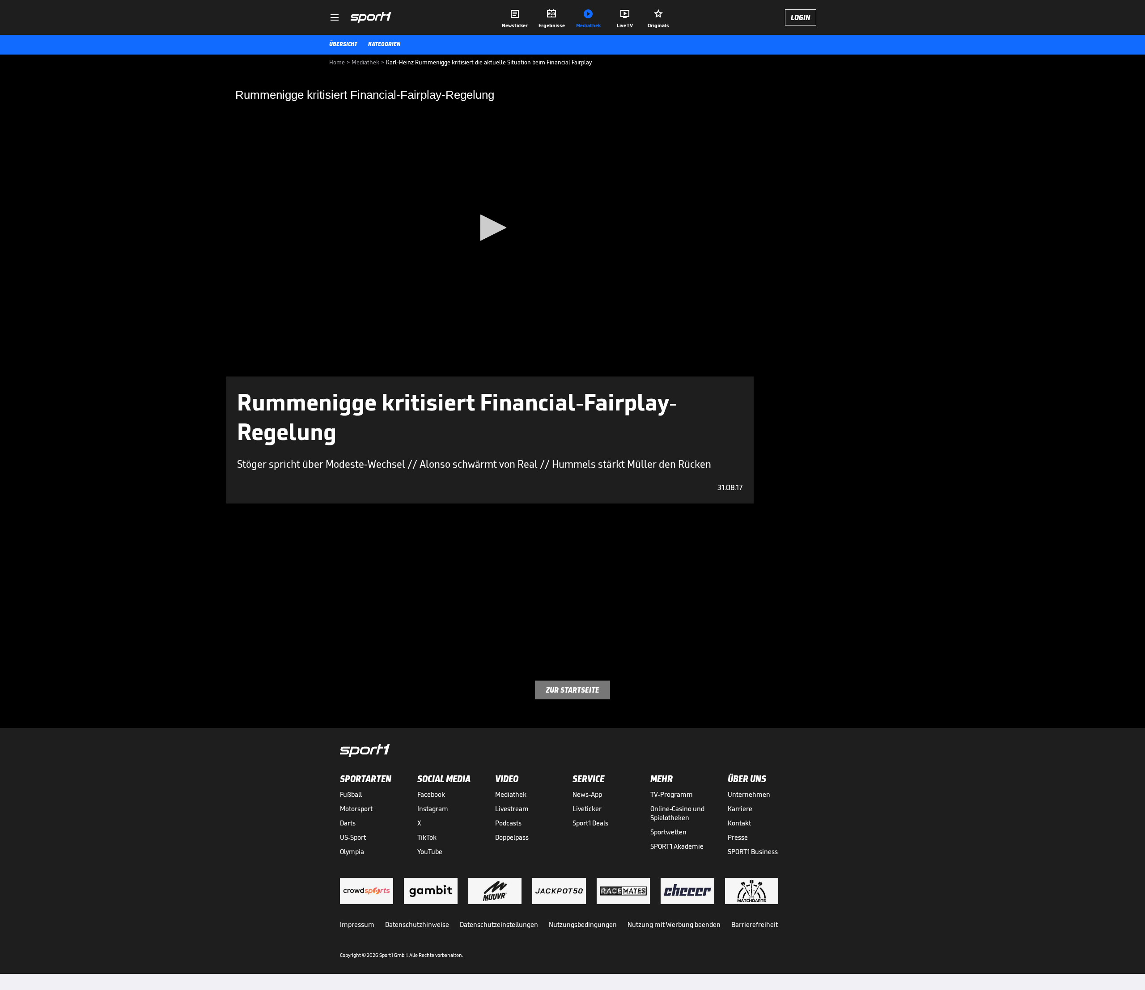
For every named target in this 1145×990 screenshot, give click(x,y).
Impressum (357, 924)
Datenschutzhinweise (417, 924)
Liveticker (587, 808)
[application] (490, 228)
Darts (348, 823)
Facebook (431, 794)
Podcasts (508, 823)
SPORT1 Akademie (677, 846)
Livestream (512, 808)
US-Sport (353, 837)
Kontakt (739, 823)
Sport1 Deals (590, 823)
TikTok (427, 837)
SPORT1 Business (753, 851)
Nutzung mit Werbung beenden (674, 924)
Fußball (351, 794)
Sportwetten (668, 832)
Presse (738, 837)
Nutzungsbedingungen (583, 924)
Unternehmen (749, 794)
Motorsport (356, 808)
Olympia (352, 851)
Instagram (432, 808)
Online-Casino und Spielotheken (677, 813)
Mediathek (510, 794)
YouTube (429, 851)
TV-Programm (671, 794)
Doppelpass (512, 837)
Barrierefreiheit (754, 924)
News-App (587, 794)
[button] (490, 227)
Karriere (740, 808)
